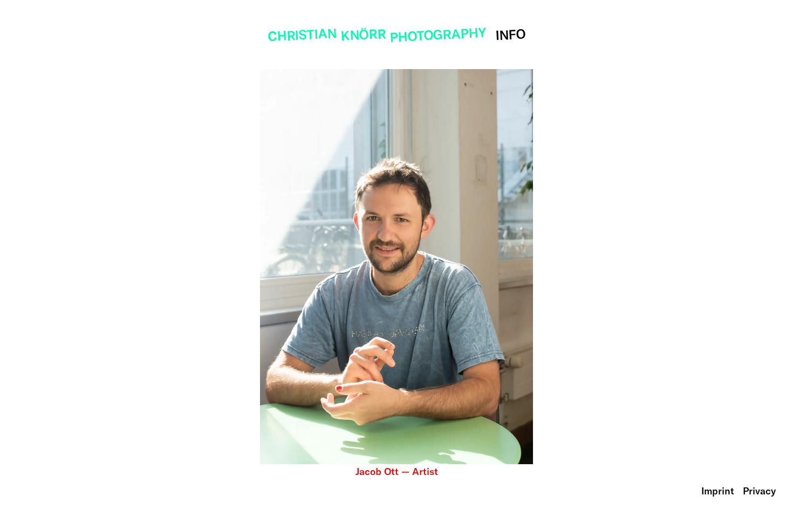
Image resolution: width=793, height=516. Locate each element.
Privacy (759, 491)
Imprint (717, 491)
